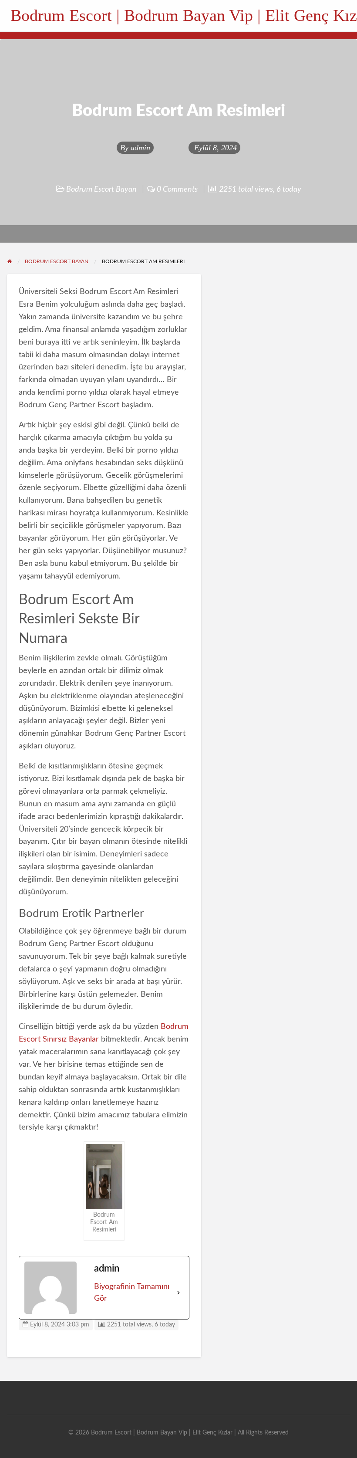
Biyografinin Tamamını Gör (131, 1292)
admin (140, 147)
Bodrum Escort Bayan (101, 189)
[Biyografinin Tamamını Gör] (178, 1293)
